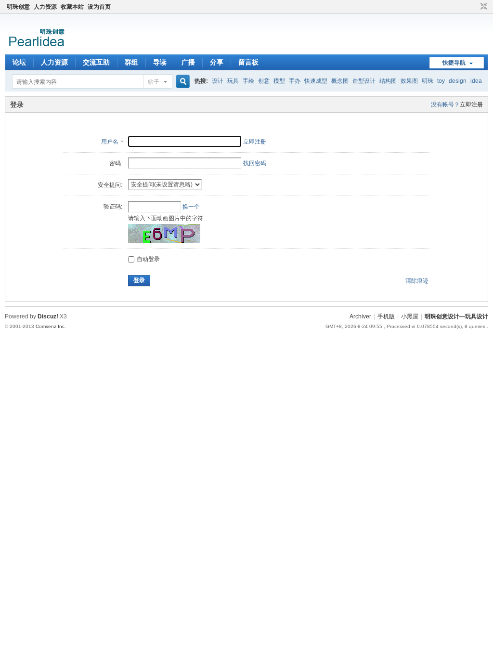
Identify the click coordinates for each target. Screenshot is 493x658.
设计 (217, 81)
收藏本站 (72, 6)
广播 (188, 62)
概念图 (340, 81)
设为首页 (99, 6)
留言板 (248, 62)
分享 (216, 62)
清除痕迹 (416, 280)
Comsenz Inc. (51, 326)
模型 (279, 81)
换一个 (191, 206)
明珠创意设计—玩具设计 (456, 316)
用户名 (109, 141)
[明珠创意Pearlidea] (36, 48)
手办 (294, 81)
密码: (115, 163)
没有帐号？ (445, 104)
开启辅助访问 (474, 6)
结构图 (388, 81)
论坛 (19, 62)
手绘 (248, 81)
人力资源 (45, 6)
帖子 (153, 82)
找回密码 (254, 163)
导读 (160, 62)
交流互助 (96, 62)
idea (476, 81)
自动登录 (148, 259)
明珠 (427, 81)
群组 (131, 62)
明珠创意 (18, 6)
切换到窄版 (482, 6)
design (458, 81)
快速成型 (315, 81)
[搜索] (181, 81)
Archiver (360, 316)
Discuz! (48, 316)
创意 (264, 81)
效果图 (409, 81)
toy (441, 81)
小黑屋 (409, 316)
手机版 (386, 316)
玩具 (233, 81)
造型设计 (364, 81)
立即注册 (471, 104)
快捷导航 (454, 62)
